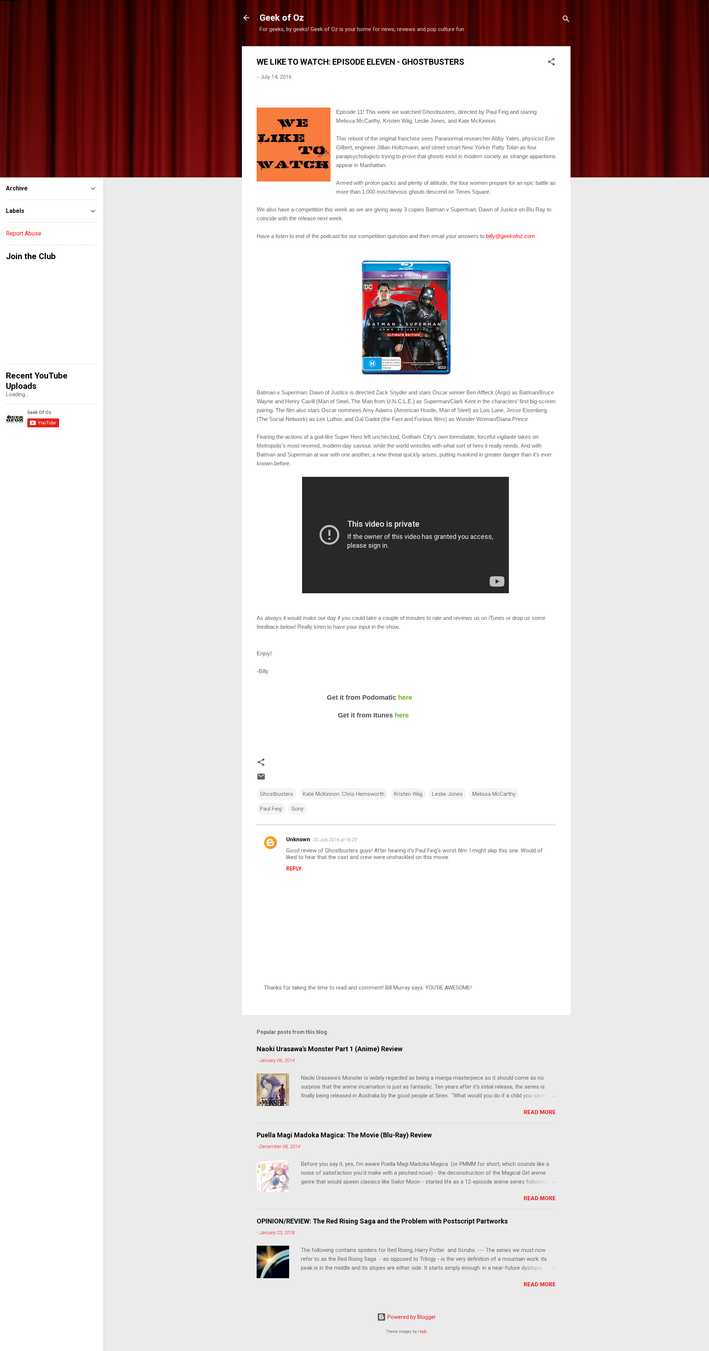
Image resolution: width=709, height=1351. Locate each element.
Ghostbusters (276, 794)
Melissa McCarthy (494, 794)
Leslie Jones (447, 794)
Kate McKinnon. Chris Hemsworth (343, 794)
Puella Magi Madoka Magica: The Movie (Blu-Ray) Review (344, 1135)
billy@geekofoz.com (510, 236)
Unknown (298, 839)
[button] (551, 63)
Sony (297, 808)
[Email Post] (261, 779)
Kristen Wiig (408, 794)
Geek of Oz (282, 18)
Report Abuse (23, 233)
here (405, 697)
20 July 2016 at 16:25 (335, 839)
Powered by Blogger (411, 1317)
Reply (293, 869)
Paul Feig (271, 808)
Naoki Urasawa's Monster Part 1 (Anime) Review (330, 1049)
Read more (540, 1112)
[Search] (566, 20)
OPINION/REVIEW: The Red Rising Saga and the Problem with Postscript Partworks (382, 1221)
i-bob (422, 1331)
